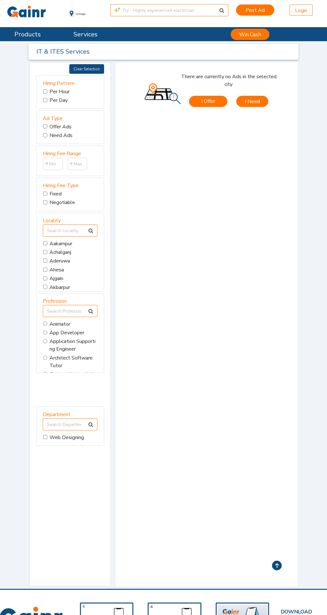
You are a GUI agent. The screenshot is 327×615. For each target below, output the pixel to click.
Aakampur (60, 243)
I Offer (208, 101)
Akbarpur (59, 287)
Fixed (55, 193)
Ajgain (56, 278)
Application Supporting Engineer (72, 345)
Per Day (58, 100)
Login (301, 10)
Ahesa (56, 269)
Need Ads (60, 135)
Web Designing (66, 437)
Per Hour (59, 91)
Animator (59, 324)
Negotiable (62, 202)
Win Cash (250, 34)
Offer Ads (60, 126)
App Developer (66, 332)
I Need (252, 101)
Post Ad (255, 10)
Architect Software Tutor (71, 361)
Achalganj (60, 252)
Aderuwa (59, 260)
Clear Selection (86, 69)
